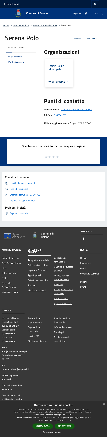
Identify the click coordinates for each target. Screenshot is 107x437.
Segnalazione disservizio (34, 329)
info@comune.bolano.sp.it (15, 351)
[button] (53, 432)
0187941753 (60, 115)
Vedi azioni (91, 38)
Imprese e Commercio (38, 270)
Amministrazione (21, 25)
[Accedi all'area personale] (95, 4)
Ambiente (58, 284)
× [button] (104, 404)
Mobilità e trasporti (37, 290)
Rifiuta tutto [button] (64, 426)
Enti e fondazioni (10, 273)
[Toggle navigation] (5, 13)
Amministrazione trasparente (62, 320)
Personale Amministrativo (9, 285)
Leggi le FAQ (34, 336)
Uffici (4, 268)
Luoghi (83, 281)
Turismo (31, 285)
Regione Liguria (11, 4)
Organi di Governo (10, 258)
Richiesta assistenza (37, 341)
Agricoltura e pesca (63, 303)
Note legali (59, 332)
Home (6, 25)
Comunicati (85, 263)
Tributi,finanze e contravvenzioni (61, 277)
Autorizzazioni (61, 298)
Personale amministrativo (45, 25)
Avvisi (83, 268)
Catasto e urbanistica (38, 280)
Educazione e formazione (60, 259)
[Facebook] (84, 13)
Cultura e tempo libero (38, 265)
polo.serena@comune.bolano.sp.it (76, 109)
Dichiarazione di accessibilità (61, 339)
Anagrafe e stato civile (38, 260)
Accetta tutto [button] (43, 426)
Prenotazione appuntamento (35, 320)
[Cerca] (101, 13)
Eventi (83, 286)
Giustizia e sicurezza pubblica (63, 268)
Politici (5, 278)
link (69, 420)
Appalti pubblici (35, 275)
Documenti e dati (10, 292)
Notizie (83, 258)
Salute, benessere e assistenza (63, 291)
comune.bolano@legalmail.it (15, 369)
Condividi (77, 38)
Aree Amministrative (11, 263)
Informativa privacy (63, 327)
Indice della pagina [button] (16, 47)
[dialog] (53, 419)
